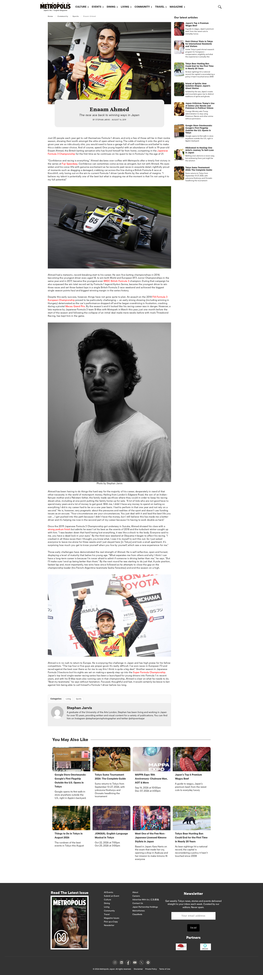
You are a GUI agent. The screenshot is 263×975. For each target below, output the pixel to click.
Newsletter (109, 925)
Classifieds (137, 914)
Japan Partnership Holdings (145, 907)
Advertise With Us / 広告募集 (145, 899)
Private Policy (151, 969)
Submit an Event (111, 896)
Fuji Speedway (69, 164)
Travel (159, 7)
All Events (108, 892)
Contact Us (137, 903)
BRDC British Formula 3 (116, 281)
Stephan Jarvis (102, 119)
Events (96, 7)
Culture (80, 7)
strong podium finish (59, 529)
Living (125, 7)
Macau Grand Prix (75, 306)
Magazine (176, 7)
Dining (111, 7)
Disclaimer (138, 969)
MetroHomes (138, 910)
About (135, 892)
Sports (76, 16)
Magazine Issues (111, 918)
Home (50, 16)
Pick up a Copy (111, 921)
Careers (136, 896)
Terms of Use (164, 969)
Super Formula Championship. (149, 672)
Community (142, 7)
